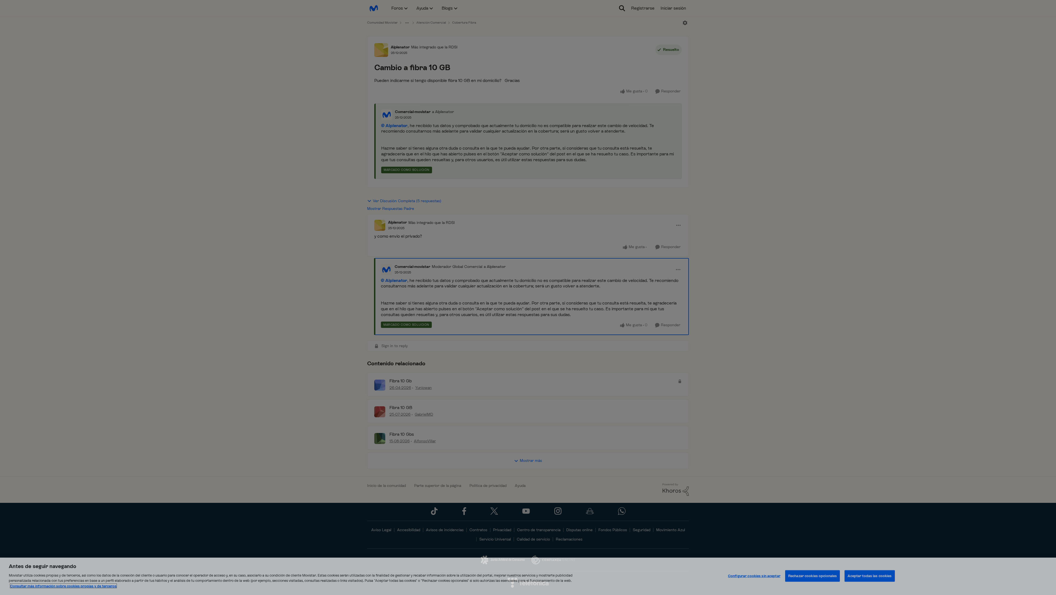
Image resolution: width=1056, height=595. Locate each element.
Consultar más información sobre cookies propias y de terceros (63, 586)
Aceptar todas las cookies (870, 576)
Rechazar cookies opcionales (812, 576)
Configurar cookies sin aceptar (754, 576)
